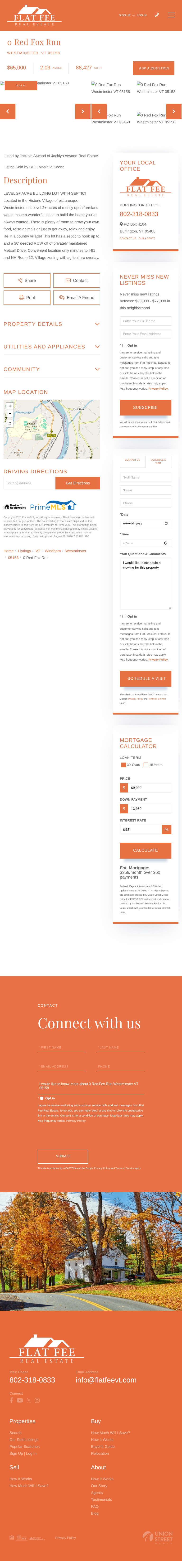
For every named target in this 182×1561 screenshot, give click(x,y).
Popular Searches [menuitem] (24, 1447)
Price (125, 778)
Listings (24, 551)
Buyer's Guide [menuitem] (103, 1447)
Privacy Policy (158, 388)
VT (38, 551)
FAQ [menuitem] (95, 1507)
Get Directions (78, 483)
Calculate (145, 850)
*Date (124, 514)
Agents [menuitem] (97, 1493)
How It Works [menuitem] (102, 1440)
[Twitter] (29, 1400)
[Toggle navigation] (171, 15)
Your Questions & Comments (143, 554)
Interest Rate (133, 820)
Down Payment (133, 799)
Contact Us (128, 238)
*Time (124, 534)
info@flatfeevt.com (106, 1380)
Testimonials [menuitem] (101, 1500)
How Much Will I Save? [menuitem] (110, 1433)
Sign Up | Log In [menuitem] (22, 1454)
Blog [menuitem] (95, 1514)
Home (9, 551)
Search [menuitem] (15, 1433)
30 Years (133, 765)
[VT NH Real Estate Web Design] (158, 1537)
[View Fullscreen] (10, 423)
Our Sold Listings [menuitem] (23, 1440)
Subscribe (145, 408)
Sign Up (125, 15)
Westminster (75, 551)
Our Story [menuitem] (99, 1486)
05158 (13, 558)
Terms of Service (157, 699)
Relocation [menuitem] (100, 1454)
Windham (53, 551)
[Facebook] (11, 1400)
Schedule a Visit (158, 462)
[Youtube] (20, 1400)
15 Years (155, 765)
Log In (142, 15)
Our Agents (147, 238)
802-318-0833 (139, 213)
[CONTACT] (153, 68)
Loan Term (130, 757)
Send (63, 1157)
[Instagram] (37, 1400)
